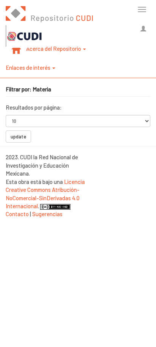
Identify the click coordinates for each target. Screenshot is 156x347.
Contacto (17, 213)
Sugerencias (47, 213)
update (18, 136)
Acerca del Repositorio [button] (54, 48)
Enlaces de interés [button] (28, 67)
